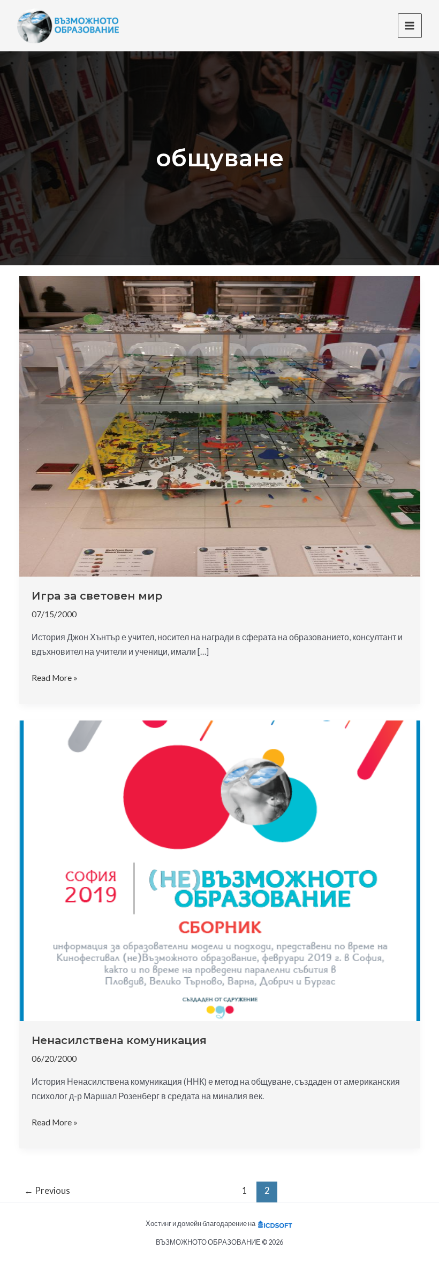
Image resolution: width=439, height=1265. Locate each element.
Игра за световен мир (97, 595)
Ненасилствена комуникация (119, 1040)
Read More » (55, 678)
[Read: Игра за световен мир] (219, 425)
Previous (47, 1190)
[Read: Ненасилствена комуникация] (219, 870)
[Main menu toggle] (410, 25)
